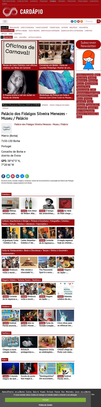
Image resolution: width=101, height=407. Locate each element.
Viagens (42, 392)
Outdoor (5, 306)
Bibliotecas (82, 80)
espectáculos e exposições (50, 30)
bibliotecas (73, 27)
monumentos (83, 27)
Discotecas (82, 77)
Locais (77, 392)
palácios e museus (7, 30)
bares (10, 33)
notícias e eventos (34, 37)
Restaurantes (16, 250)
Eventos (5, 194)
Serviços (88, 99)
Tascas (45, 250)
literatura (88, 30)
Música (20, 223)
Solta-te (36, 392)
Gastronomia (7, 253)
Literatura (30, 223)
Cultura (29, 392)
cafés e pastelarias (27, 27)
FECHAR (45, 400)
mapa (15, 37)
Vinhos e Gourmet (58, 250)
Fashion (5, 333)
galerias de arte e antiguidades (72, 30)
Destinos (36, 280)
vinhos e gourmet (42, 27)
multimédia (23, 37)
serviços (4, 33)
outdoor (65, 27)
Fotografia (54, 220)
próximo (5, 108)
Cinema (64, 220)
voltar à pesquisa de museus (59, 105)
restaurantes (14, 27)
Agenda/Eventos (8, 392)
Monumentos (91, 83)
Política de (45, 405)
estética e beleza (21, 30)
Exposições (41, 223)
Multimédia (70, 392)
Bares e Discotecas (32, 250)
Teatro (4, 223)
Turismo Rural (23, 280)
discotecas (18, 33)
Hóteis (12, 280)
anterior (45, 105)
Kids (4, 359)
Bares (97, 74)
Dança (12, 223)
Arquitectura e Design (19, 220)
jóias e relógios (34, 30)
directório (8, 37)
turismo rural (55, 27)
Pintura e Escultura (39, 220)
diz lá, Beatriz (20, 392)
